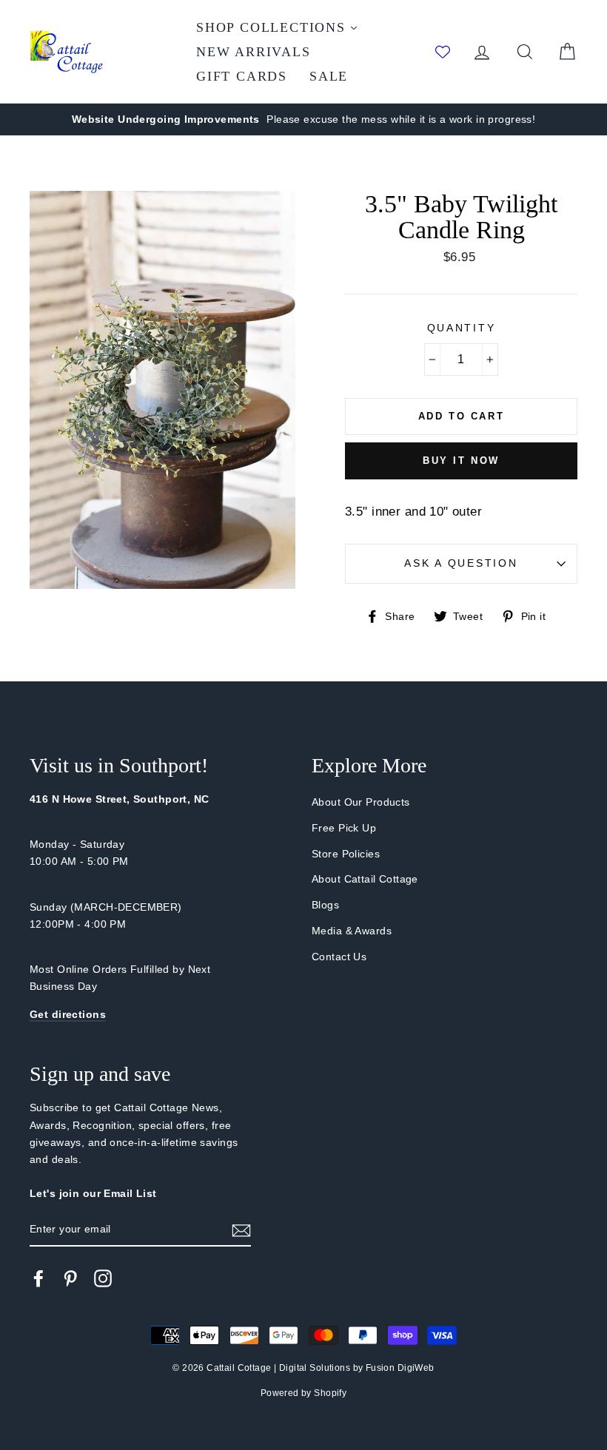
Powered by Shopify (304, 1393)
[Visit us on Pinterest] (70, 1278)
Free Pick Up (344, 828)
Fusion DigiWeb (400, 1368)
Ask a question (460, 563)
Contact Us (339, 956)
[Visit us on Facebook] (38, 1278)
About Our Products (361, 802)
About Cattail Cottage (365, 879)
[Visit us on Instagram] (103, 1278)
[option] (303, 119)
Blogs (325, 905)
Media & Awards (352, 931)
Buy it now (461, 460)
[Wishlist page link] (442, 51)
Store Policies (346, 854)
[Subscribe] (241, 1230)
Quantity (461, 328)
